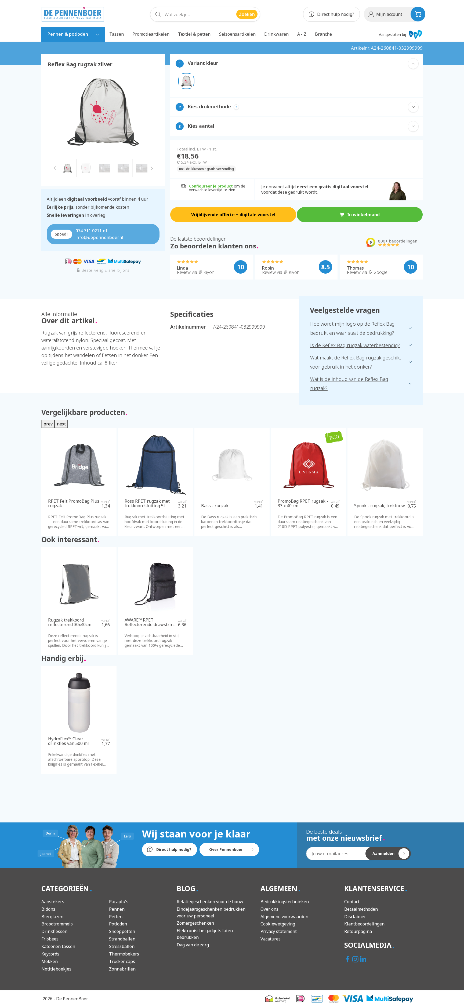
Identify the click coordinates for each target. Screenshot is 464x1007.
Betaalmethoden (361, 909)
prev (48, 424)
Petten (115, 917)
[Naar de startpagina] (72, 14)
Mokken (49, 961)
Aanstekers (52, 902)
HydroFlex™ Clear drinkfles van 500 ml (68, 741)
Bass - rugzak (215, 505)
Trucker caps (122, 961)
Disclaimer (355, 917)
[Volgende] (151, 168)
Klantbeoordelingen (364, 924)
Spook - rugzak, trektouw (379, 505)
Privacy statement (278, 931)
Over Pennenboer (226, 849)
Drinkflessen (54, 931)
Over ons (269, 909)
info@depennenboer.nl (99, 237)
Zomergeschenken (195, 923)
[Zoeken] (158, 15)
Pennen (117, 909)
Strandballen (122, 939)
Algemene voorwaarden (284, 917)
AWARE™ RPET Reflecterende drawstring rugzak (150, 622)
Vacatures (270, 939)
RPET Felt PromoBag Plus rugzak (73, 503)
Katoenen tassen (58, 946)
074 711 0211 (88, 231)
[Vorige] (54, 168)
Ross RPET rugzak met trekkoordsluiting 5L (147, 503)
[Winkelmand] (418, 14)
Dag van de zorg (193, 945)
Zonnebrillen (122, 969)
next (61, 424)
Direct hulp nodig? (335, 14)
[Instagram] (356, 960)
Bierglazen (52, 917)
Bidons (48, 909)
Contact (352, 902)
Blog (187, 888)
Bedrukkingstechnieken (284, 902)
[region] (103, 123)
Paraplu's (118, 902)
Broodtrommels (57, 924)
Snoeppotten (122, 931)
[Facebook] (348, 960)
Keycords (50, 954)
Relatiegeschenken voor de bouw (210, 902)
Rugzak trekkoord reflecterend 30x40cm (69, 622)
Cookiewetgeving (277, 924)
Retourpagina (358, 931)
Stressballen (122, 946)
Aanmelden (383, 853)
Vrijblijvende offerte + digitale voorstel (233, 215)
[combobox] (205, 14)
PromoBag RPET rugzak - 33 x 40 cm (303, 503)
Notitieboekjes (56, 969)
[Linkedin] (364, 960)
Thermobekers (124, 954)
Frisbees (50, 939)
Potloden (118, 924)
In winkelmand (363, 215)
